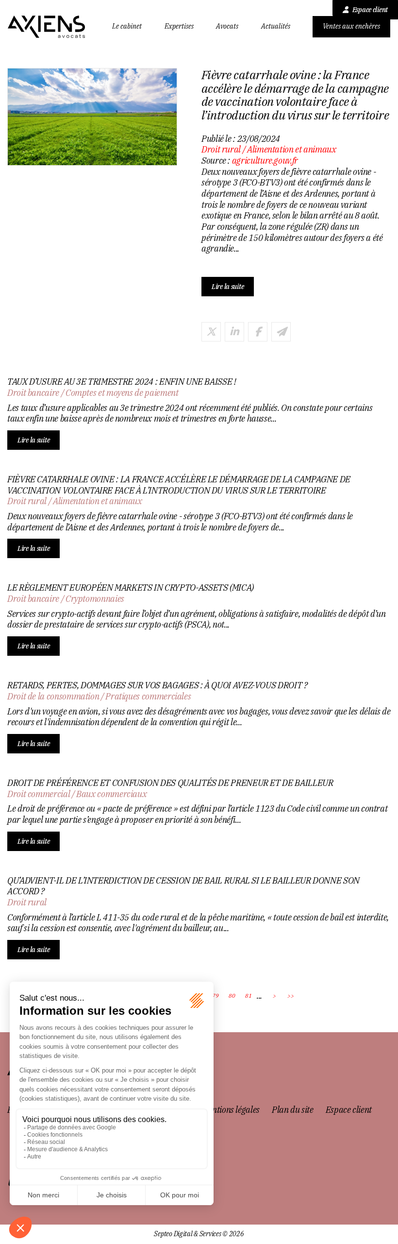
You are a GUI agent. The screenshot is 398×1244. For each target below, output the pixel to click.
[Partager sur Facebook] (257, 331)
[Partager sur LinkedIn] (234, 331)
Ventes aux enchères (351, 26)
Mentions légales (231, 1109)
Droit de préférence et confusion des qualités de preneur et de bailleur (170, 783)
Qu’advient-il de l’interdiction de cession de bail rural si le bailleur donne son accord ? (183, 886)
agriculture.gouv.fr (265, 160)
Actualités (275, 26)
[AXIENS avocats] (46, 27)
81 (248, 995)
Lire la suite (228, 286)
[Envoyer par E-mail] (281, 331)
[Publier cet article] (211, 331)
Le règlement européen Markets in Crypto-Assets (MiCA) (130, 587)
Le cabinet (127, 26)
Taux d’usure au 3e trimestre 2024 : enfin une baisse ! (121, 381)
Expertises (179, 26)
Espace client (370, 9)
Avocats (227, 26)
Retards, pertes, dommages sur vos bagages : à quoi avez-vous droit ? (157, 685)
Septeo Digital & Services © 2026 (199, 1234)
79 (215, 995)
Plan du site (293, 1109)
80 (232, 995)
